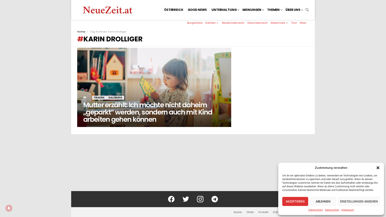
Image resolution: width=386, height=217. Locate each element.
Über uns (292, 10)
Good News (197, 10)
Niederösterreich (233, 23)
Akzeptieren (295, 201)
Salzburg (115, 97)
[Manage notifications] (9, 208)
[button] (378, 168)
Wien (303, 23)
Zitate (250, 212)
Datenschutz (315, 210)
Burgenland (194, 23)
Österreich (173, 10)
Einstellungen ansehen (359, 201)
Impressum (347, 210)
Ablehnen (323, 201)
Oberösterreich (257, 23)
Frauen (99, 97)
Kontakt (263, 212)
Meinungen (251, 10)
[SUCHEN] (307, 10)
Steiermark (278, 23)
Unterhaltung (224, 10)
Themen (273, 10)
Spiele (238, 212)
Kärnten (210, 23)
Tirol (294, 23)
